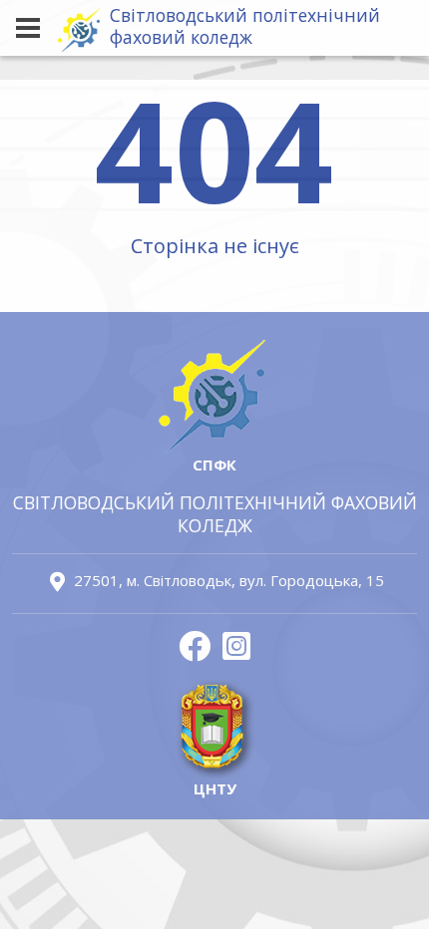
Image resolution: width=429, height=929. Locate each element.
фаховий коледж (245, 26)
